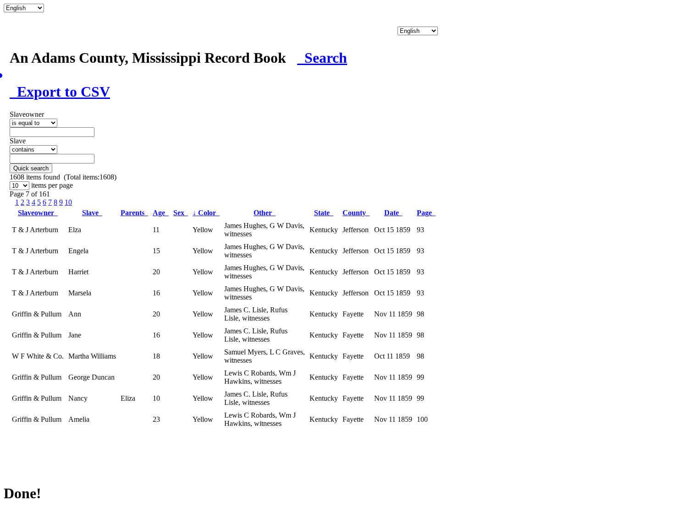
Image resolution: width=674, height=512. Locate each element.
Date (393, 213)
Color (206, 213)
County (356, 213)
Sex (180, 213)
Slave (92, 213)
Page (426, 213)
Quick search (31, 168)
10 (68, 202)
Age (161, 213)
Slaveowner (38, 213)
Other (265, 213)
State (323, 213)
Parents (134, 213)
